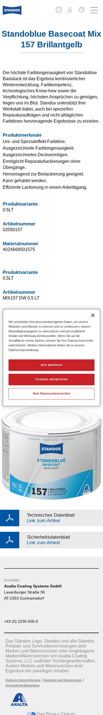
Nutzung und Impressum (63, 680)
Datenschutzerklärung (22, 680)
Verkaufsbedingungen (22, 685)
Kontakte (12, 580)
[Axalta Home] (12, 12)
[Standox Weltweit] (81, 10)
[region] (51, 357)
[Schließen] (93, 315)
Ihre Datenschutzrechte (51, 393)
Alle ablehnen (51, 364)
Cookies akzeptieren (51, 379)
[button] (59, 11)
